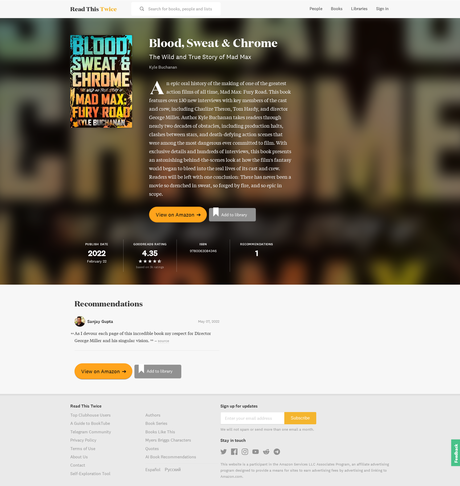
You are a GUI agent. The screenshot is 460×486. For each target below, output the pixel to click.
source (163, 340)
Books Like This (160, 431)
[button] (446, 472)
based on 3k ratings (150, 267)
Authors (153, 415)
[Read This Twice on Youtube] (255, 451)
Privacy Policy (83, 440)
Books (337, 8)
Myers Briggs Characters (168, 440)
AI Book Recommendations (170, 456)
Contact (77, 465)
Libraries (359, 8)
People (316, 8)
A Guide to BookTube (90, 423)
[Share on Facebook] (447, 36)
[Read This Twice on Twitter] (223, 451)
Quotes (152, 448)
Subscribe (300, 418)
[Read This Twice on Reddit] (266, 451)
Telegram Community (90, 431)
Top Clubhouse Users (90, 415)
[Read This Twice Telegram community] (277, 451)
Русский (173, 469)
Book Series (156, 423)
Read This (93, 9)
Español (153, 469)
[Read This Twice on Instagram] (245, 451)
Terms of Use (82, 448)
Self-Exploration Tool (90, 473)
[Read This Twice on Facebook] (234, 451)
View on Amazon (178, 214)
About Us (79, 456)
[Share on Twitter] (447, 26)
